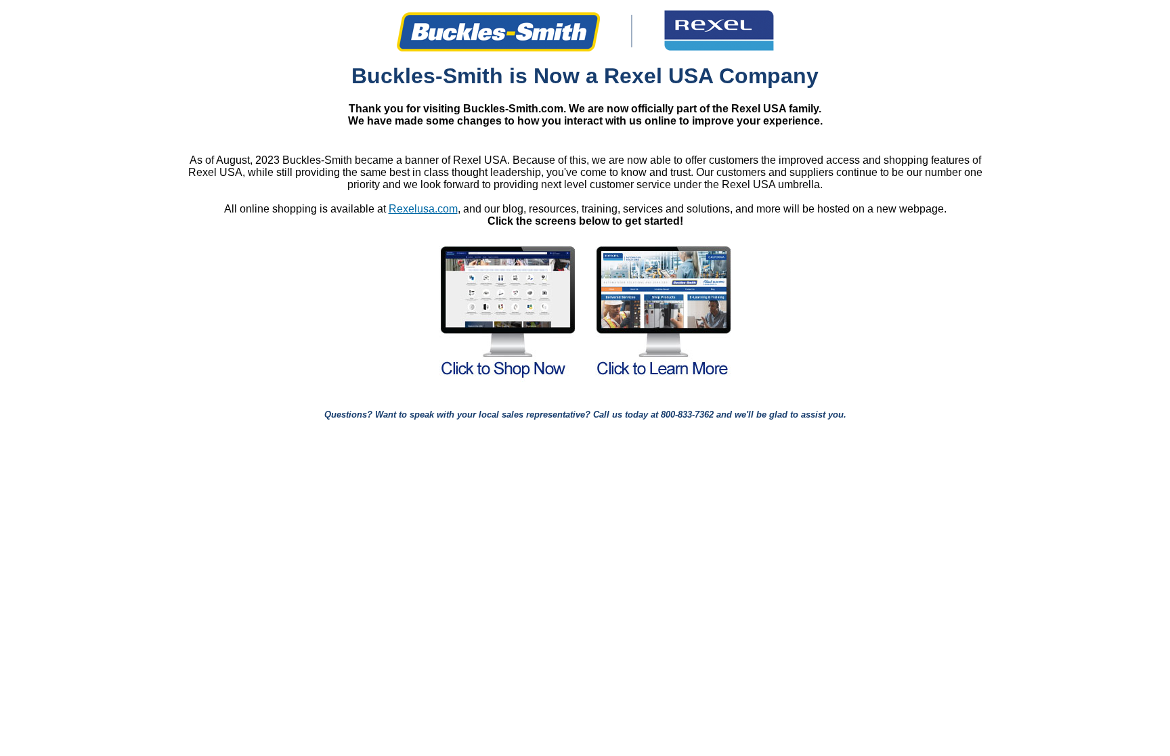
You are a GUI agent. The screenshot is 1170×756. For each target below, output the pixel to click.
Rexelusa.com (423, 209)
